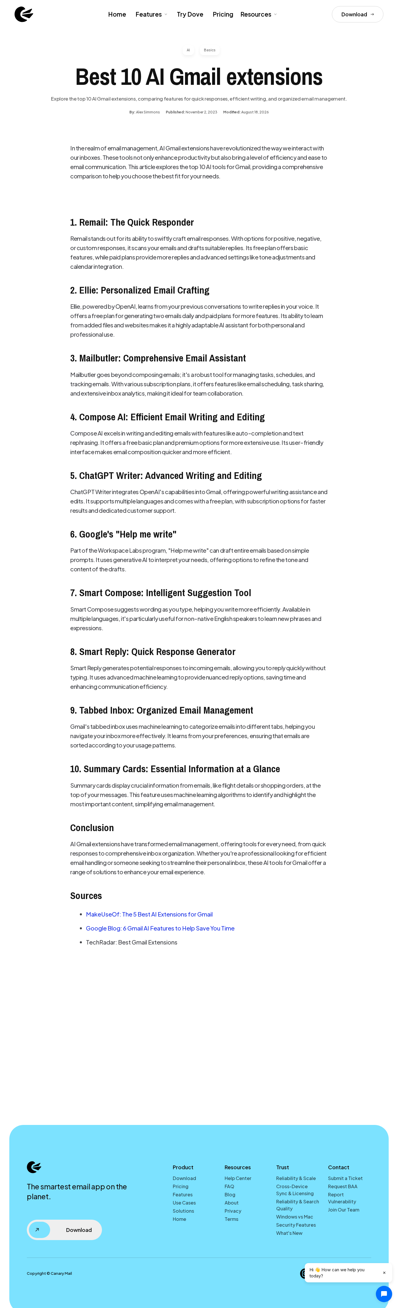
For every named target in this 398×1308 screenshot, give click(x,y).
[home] (24, 14)
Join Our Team (343, 1210)
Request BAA (343, 1186)
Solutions (183, 1211)
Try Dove (190, 14)
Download (184, 1178)
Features (148, 14)
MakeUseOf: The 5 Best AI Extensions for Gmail (149, 914)
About (232, 1203)
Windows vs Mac (294, 1217)
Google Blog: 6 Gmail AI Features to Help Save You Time (160, 928)
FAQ (229, 1186)
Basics (210, 50)
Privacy (233, 1211)
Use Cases (184, 1203)
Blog (230, 1194)
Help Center (238, 1178)
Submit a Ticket (345, 1178)
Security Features (296, 1225)
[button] (151, 14)
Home (117, 14)
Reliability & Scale (296, 1178)
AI (188, 50)
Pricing (223, 14)
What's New (289, 1233)
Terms (231, 1219)
